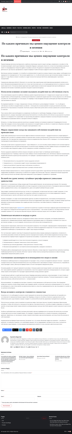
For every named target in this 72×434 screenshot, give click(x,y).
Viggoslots (24, 338)
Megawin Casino (29, 340)
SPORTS (34, 28)
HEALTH (14, 28)
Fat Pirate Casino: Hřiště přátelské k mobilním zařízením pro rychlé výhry (38, 1)
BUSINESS (9, 28)
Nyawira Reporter (26, 51)
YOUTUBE (39, 28)
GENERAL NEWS (27, 28)
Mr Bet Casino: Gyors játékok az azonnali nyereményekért (26, 357)
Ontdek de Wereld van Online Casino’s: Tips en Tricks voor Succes (62, 358)
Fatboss (56, 343)
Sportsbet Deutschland (43, 356)
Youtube (4, 425)
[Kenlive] (4, 9)
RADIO (51, 28)
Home (4, 28)
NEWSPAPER (45, 28)
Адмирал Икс (20, 207)
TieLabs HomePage (6, 422)
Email (2, 396)
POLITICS (19, 28)
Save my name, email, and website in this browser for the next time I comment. (20, 402)
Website (39, 396)
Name (2, 390)
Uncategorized (23, 37)
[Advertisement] (48, 14)
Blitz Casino (43, 341)
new (3, 420)
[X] (13, 347)
